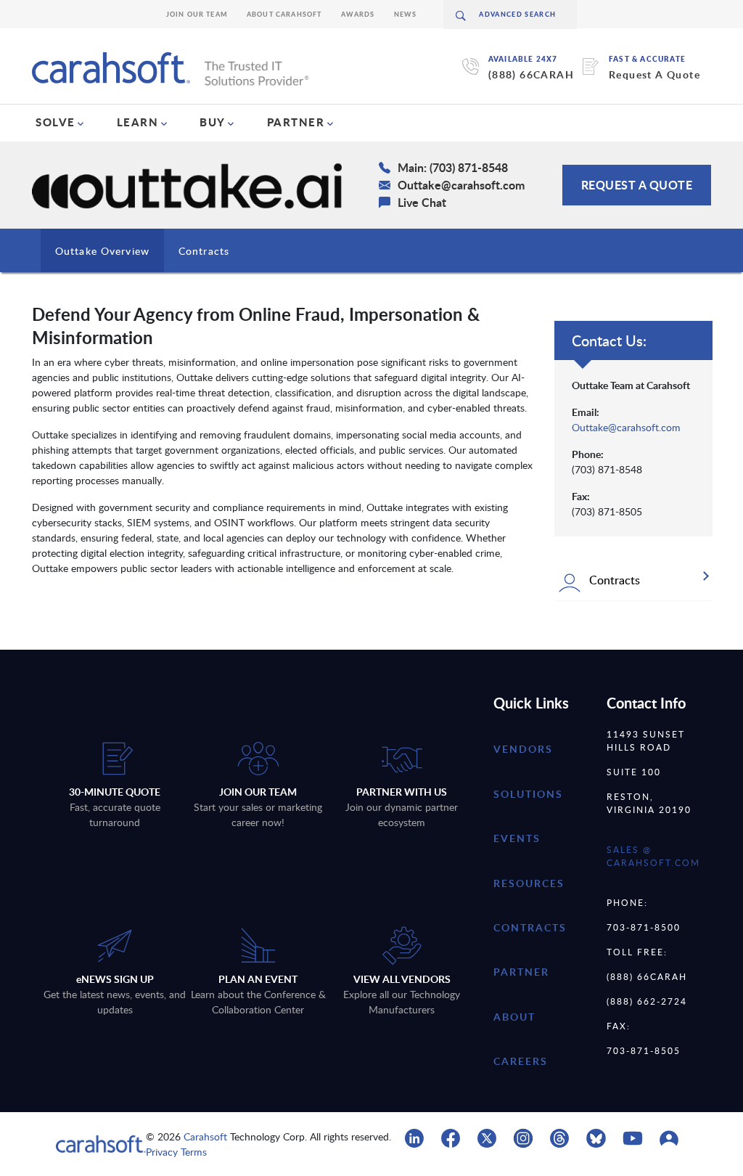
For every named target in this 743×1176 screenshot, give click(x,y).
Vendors (523, 749)
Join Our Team (197, 14)
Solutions (528, 794)
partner (521, 972)
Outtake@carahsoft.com (626, 427)
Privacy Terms (176, 1152)
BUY (213, 122)
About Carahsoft (284, 14)
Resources (529, 883)
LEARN (138, 122)
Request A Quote (654, 74)
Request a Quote (637, 184)
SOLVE (55, 122)
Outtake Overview (102, 251)
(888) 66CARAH (531, 74)
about (514, 1017)
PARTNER (296, 122)
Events (517, 838)
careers (520, 1061)
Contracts (203, 251)
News (405, 14)
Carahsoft (205, 1136)
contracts (530, 927)
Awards (358, 14)
